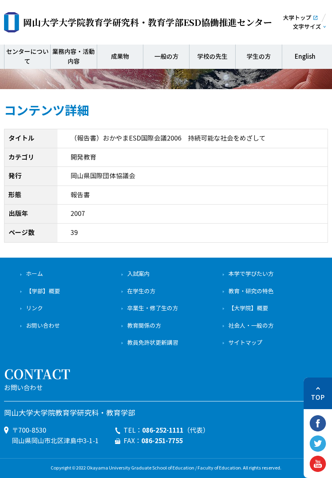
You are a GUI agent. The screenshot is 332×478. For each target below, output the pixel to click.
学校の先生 (212, 56)
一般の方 (166, 56)
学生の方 (259, 56)
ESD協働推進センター (147, 22)
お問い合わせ (43, 325)
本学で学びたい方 (251, 274)
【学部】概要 (43, 291)
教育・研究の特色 (251, 291)
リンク (34, 308)
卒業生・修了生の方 (152, 308)
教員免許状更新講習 (152, 342)
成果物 (120, 56)
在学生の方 (141, 291)
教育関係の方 (144, 325)
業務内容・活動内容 (73, 56)
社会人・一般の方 (251, 325)
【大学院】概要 (248, 308)
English (305, 56)
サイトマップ (245, 342)
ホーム (34, 274)
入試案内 (138, 274)
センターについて (27, 56)
